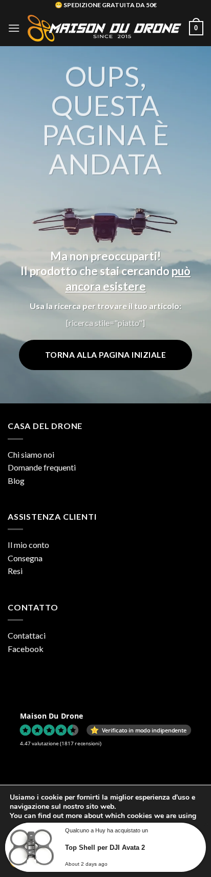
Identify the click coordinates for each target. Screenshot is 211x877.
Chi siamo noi (31, 454)
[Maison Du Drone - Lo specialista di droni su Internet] (104, 28)
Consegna (25, 558)
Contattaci (27, 635)
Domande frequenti (42, 467)
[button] (14, 27)
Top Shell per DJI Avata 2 (105, 847)
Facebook (26, 649)
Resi (15, 571)
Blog (16, 480)
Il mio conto (28, 544)
